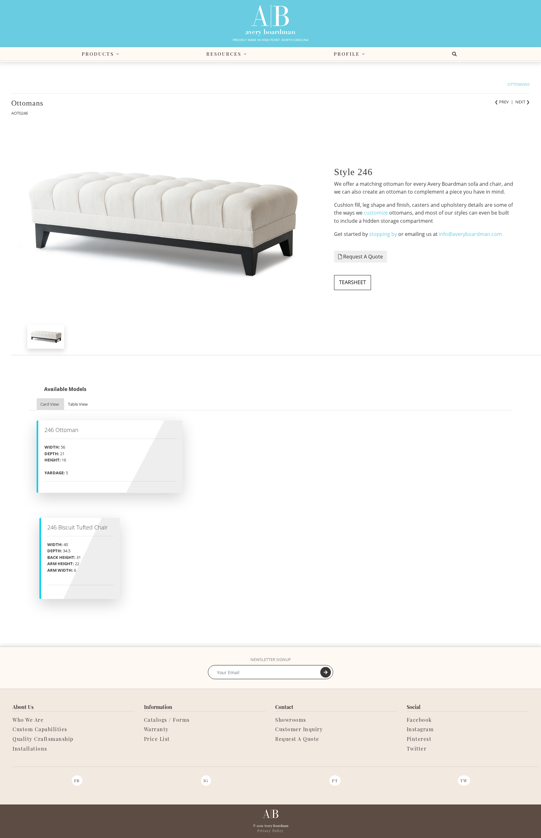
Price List (157, 739)
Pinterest (419, 739)
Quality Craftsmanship (43, 739)
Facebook (419, 719)
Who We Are (28, 719)
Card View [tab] (49, 404)
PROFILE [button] (347, 54)
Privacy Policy (270, 831)
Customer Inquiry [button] (299, 729)
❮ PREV (502, 102)
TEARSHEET (352, 282)
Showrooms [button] (290, 719)
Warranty (156, 729)
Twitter (417, 748)
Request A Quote (362, 256)
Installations (30, 748)
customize (376, 212)
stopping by (383, 234)
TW (463, 780)
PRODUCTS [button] (98, 54)
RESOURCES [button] (223, 54)
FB (77, 780)
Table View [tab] (78, 404)
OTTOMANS (519, 84)
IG (206, 780)
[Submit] (325, 672)
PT (335, 780)
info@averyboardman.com (470, 234)
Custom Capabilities (40, 729)
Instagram (420, 729)
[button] (456, 54)
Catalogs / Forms (167, 719)
